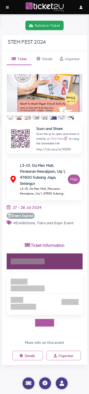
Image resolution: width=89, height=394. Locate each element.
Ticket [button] (22, 59)
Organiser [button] (72, 59)
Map (74, 179)
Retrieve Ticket (47, 26)
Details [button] (47, 59)
